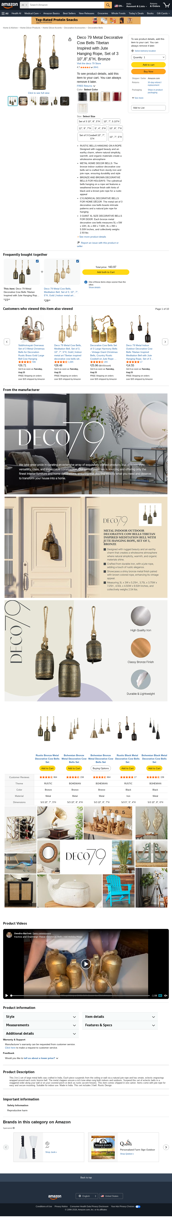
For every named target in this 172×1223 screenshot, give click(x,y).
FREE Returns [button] (85, 85)
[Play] (6, 995)
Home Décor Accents (52, 28)
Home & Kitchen (10, 28)
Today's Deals (136, 13)
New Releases (86, 13)
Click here (10, 1047)
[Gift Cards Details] (169, 13)
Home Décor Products (30, 28)
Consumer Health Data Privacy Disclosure (89, 1206)
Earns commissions (42, 933)
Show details (94, 287)
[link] (62, 272)
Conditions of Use (44, 1206)
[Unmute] (165, 996)
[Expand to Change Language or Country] (122, 6)
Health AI (16, 13)
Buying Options (101, 768)
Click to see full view (38, 93)
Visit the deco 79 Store (89, 63)
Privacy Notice (61, 1206)
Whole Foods (118, 13)
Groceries (103, 13)
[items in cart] (166, 5)
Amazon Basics (51, 13)
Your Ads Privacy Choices (122, 1206)
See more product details (92, 236)
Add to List (138, 107)
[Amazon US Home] (54, 1197)
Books (150, 13)
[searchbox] (66, 5)
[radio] (12, 101)
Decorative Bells (95, 28)
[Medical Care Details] (40, 13)
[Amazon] (9, 5)
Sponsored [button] (7, 1128)
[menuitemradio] (160, 995)
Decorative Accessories (74, 28)
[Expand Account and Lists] (146, 6)
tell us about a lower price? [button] (40, 1058)
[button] (5, 13)
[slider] (80, 995)
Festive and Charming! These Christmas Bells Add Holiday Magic (48, 936)
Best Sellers (69, 13)
